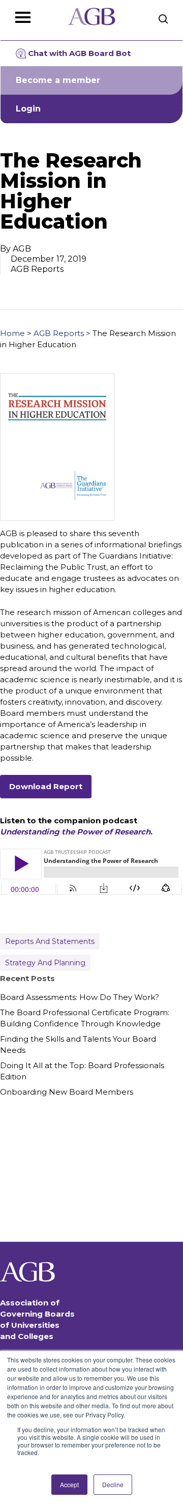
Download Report (45, 786)
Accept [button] (69, 1484)
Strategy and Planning (45, 962)
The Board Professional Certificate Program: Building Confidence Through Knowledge (84, 1018)
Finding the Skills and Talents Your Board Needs (78, 1044)
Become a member (58, 80)
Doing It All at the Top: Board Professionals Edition (82, 1071)
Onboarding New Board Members (66, 1092)
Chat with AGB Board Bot (79, 53)
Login (28, 109)
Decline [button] (113, 1484)
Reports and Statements (50, 941)
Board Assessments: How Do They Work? (79, 997)
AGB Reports (59, 333)
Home (12, 333)
